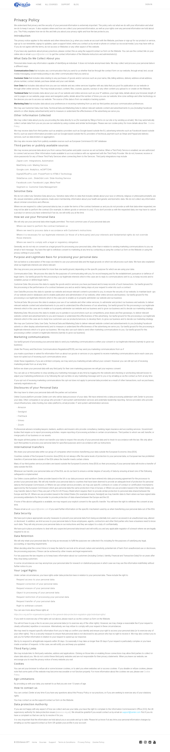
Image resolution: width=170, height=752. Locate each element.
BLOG (76, 4)
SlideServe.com (24, 178)
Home (34, 742)
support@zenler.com (40, 54)
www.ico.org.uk (63, 712)
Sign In (148, 4)
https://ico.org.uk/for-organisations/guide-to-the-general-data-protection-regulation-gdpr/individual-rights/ (60, 614)
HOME (38, 4)
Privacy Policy (84, 742)
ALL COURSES (51, 4)
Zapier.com (22, 161)
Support (52, 742)
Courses (42, 742)
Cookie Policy (98, 742)
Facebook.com (24, 182)
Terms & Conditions (66, 742)
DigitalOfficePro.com (27, 174)
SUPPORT (65, 4)
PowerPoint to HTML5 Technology (55, 174)
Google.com (23, 169)
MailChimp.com (24, 165)
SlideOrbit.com (41, 178)
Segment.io (22, 187)
